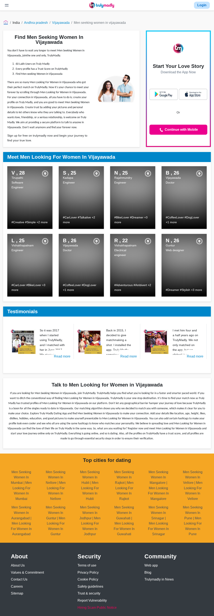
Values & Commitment (27, 572)
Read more (62, 356)
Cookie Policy (88, 579)
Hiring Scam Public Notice (97, 607)
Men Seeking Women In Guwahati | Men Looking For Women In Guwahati (124, 521)
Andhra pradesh (36, 22)
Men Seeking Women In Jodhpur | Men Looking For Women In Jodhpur (90, 521)
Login (201, 5)
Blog (147, 572)
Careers (17, 586)
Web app (151, 565)
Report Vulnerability (92, 600)
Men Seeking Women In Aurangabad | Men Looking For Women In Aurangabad (21, 521)
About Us (18, 565)
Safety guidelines (90, 586)
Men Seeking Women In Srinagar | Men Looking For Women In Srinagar (158, 521)
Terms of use (87, 565)
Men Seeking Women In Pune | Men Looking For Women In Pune (193, 521)
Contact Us (19, 579)
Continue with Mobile (181, 129)
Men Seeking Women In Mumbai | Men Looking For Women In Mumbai (21, 485)
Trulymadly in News (159, 579)
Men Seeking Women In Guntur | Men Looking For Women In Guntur (55, 521)
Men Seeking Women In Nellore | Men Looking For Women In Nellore (56, 485)
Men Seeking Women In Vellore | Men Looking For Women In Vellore (193, 485)
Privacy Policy (88, 572)
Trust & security (89, 593)
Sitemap (17, 593)
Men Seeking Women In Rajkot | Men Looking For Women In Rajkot (124, 485)
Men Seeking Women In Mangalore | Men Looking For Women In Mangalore (158, 485)
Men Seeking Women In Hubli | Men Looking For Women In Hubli (90, 485)
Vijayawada (61, 22)
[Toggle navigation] (6, 5)
